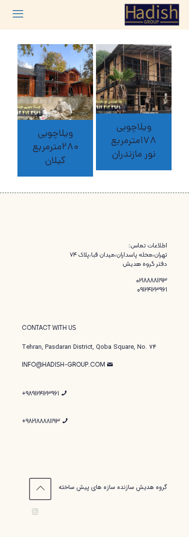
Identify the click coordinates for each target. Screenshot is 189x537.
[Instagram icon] (35, 512)
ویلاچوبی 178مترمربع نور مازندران (134, 141)
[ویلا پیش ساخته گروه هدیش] (152, 14)
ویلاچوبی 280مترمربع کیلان (55, 147)
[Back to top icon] (40, 489)
